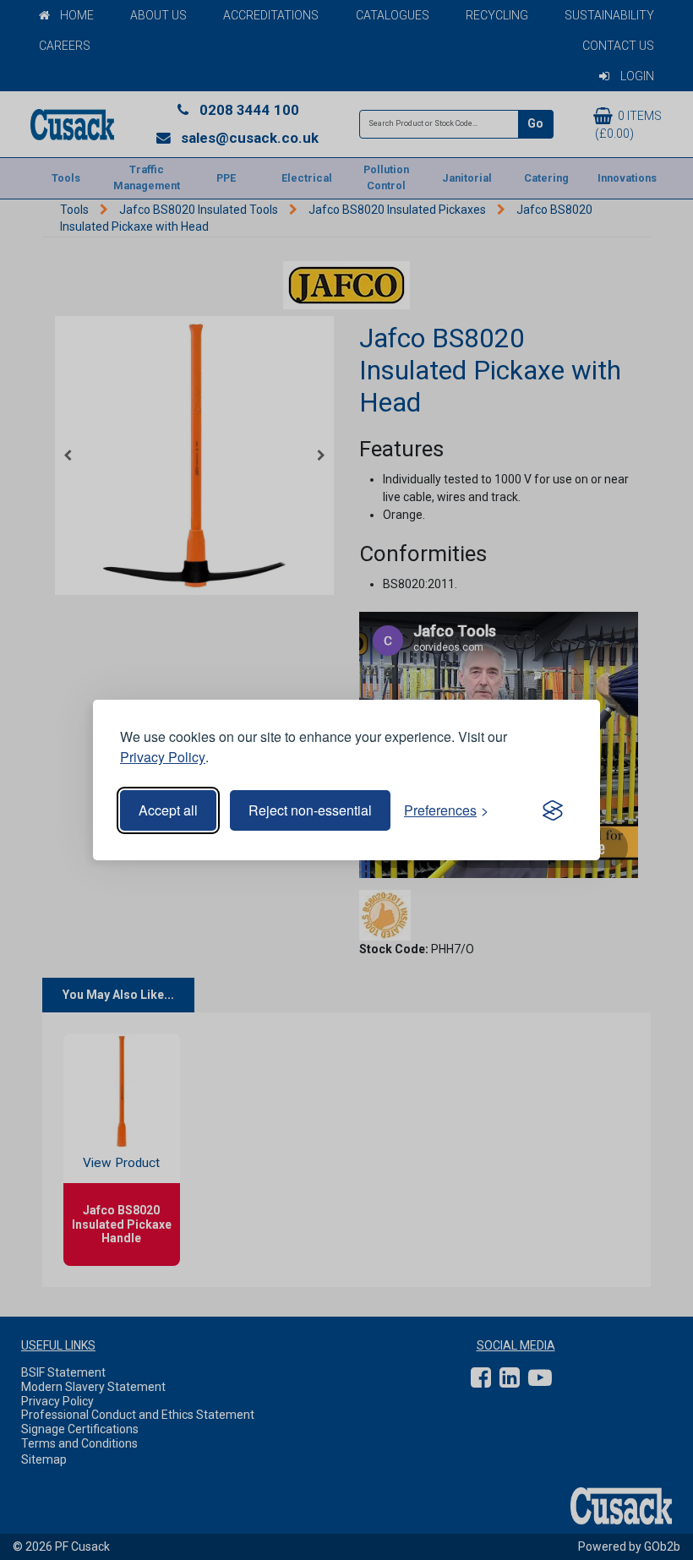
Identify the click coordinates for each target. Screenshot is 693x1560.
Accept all (168, 810)
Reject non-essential (310, 810)
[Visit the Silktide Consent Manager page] (552, 810)
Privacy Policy (162, 756)
